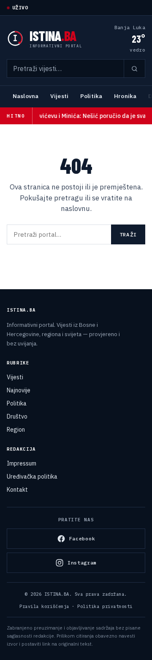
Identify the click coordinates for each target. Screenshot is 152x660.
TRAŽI (128, 234)
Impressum (21, 463)
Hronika (125, 96)
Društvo (17, 416)
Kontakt (17, 489)
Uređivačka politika (32, 476)
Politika (91, 96)
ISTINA (53, 35)
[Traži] (134, 68)
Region (16, 429)
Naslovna (25, 96)
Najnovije (18, 390)
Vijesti (59, 96)
